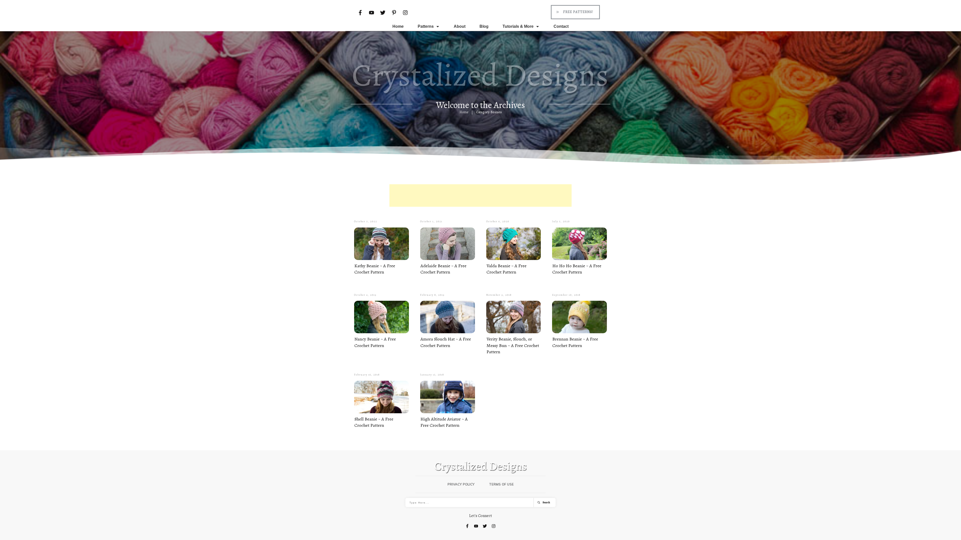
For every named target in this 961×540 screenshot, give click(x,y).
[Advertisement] (480, 195)
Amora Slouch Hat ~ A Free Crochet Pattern (445, 342)
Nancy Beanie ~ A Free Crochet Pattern (375, 342)
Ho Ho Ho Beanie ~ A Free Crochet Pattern (576, 269)
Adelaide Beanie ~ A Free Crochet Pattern (443, 269)
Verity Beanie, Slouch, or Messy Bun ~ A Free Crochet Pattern (513, 345)
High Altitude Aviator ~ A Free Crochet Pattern (444, 422)
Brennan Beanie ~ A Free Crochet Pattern (575, 342)
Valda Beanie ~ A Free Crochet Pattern (507, 269)
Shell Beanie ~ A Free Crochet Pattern (373, 422)
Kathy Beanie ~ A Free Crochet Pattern (374, 269)
